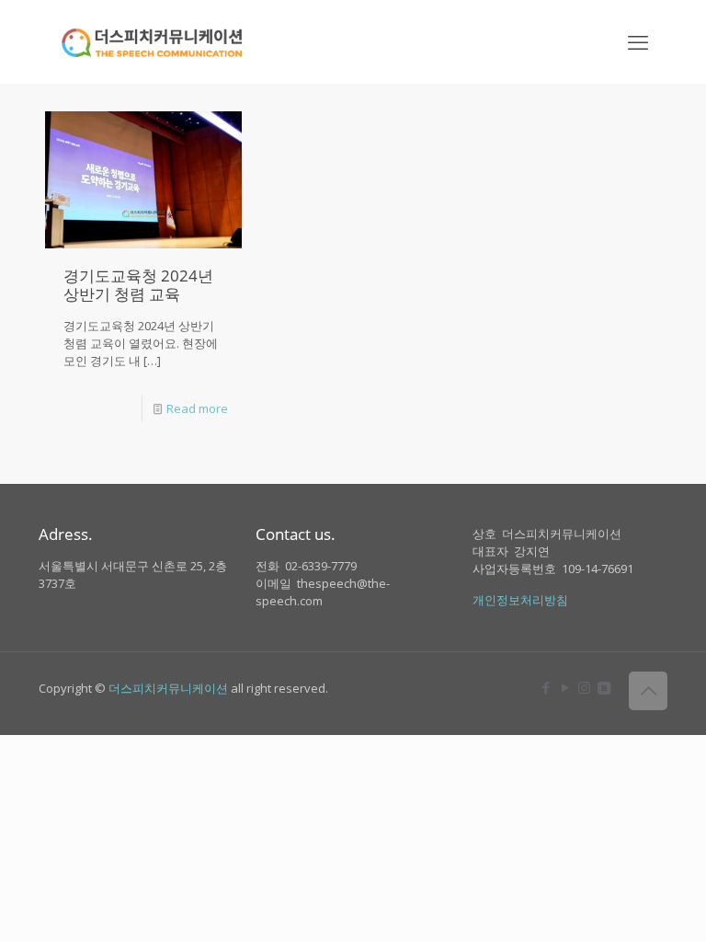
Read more (197, 408)
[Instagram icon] (584, 687)
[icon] (603, 687)
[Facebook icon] (545, 687)
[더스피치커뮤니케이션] (152, 41)
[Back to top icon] (648, 691)
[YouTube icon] (565, 687)
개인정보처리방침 (520, 600)
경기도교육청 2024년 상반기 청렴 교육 (138, 284)
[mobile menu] (638, 41)
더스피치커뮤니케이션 (168, 688)
